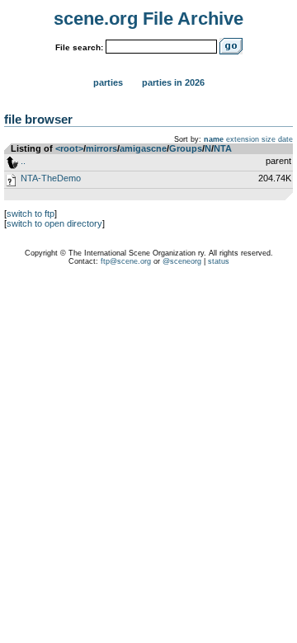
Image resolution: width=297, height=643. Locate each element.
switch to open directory (54, 223)
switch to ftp (30, 213)
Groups (185, 148)
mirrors (101, 148)
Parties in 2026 (173, 82)
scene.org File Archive (148, 18)
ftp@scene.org (126, 261)
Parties (108, 82)
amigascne (143, 148)
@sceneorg (182, 261)
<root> (69, 148)
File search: (79, 47)
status (218, 261)
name (214, 139)
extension (242, 139)
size (269, 139)
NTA (223, 148)
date (285, 139)
